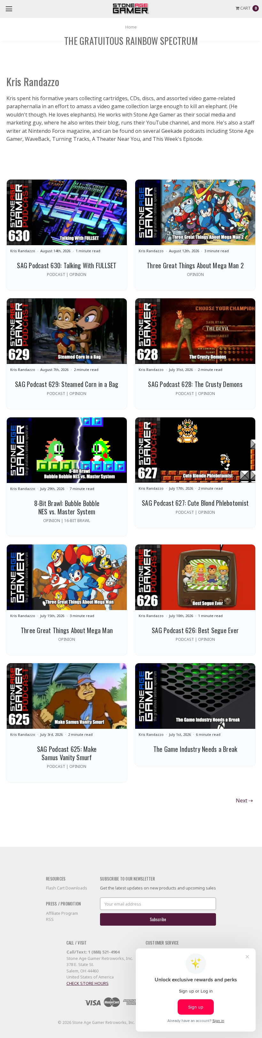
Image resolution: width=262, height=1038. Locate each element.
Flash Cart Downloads (66, 888)
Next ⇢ (244, 800)
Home (131, 27)
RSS (50, 919)
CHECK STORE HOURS (87, 983)
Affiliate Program (62, 913)
